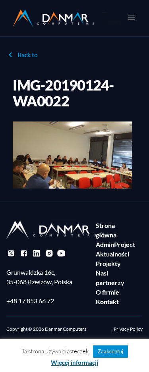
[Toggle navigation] (131, 17)
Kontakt (107, 301)
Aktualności (112, 254)
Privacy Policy (128, 329)
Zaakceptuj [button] (110, 351)
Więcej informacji (74, 362)
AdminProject (115, 244)
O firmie (107, 292)
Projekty (108, 263)
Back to (27, 54)
